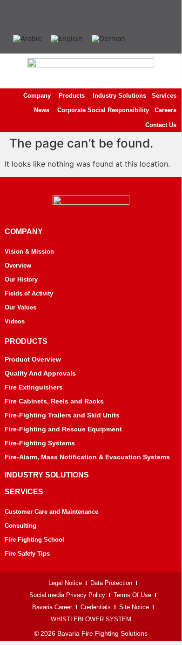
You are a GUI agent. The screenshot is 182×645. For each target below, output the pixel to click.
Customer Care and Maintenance (51, 511)
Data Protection (111, 582)
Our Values (20, 307)
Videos (15, 321)
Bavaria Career (52, 607)
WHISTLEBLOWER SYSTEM (91, 619)
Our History (21, 279)
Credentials (96, 607)
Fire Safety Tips (27, 553)
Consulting (20, 525)
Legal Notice (65, 582)
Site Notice (134, 607)
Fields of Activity (29, 293)
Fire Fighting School (34, 539)
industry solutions (47, 475)
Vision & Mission (29, 251)
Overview (18, 265)
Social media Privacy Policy (67, 594)
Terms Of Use (132, 594)
